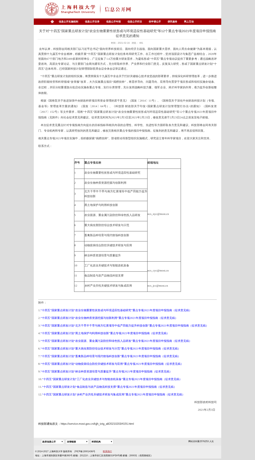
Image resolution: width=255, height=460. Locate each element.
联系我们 (107, 451)
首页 (52, 21)
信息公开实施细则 (68, 21)
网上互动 (189, 21)
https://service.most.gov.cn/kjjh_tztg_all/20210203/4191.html (97, 423)
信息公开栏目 (135, 21)
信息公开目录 (92, 21)
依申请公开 (155, 21)
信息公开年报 (113, 21)
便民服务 (172, 21)
